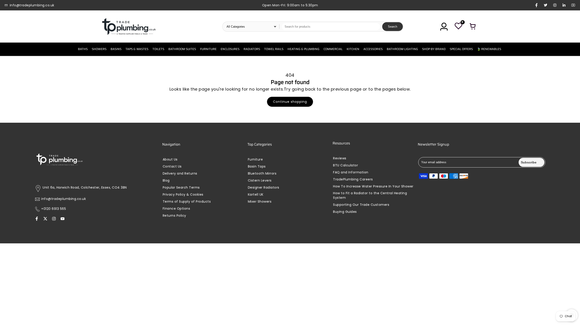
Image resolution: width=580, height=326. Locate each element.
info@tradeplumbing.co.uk (63, 199)
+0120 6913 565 (53, 209)
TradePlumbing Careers (353, 179)
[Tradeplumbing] (128, 26)
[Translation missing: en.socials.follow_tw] (45, 219)
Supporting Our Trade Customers (361, 205)
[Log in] (444, 26)
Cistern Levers (260, 180)
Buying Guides (345, 212)
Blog (166, 180)
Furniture (255, 159)
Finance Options (176, 208)
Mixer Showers (260, 201)
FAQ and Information (350, 172)
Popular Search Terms (181, 187)
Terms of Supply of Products (187, 201)
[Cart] (473, 26)
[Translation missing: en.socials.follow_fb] (37, 219)
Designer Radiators (263, 187)
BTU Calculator (345, 165)
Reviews (339, 158)
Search (392, 26)
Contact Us (172, 166)
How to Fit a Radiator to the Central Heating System (370, 195)
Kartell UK (255, 194)
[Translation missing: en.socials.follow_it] (54, 219)
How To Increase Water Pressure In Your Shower (373, 186)
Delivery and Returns (180, 173)
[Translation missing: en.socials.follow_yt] (62, 219)
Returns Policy (174, 215)
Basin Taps (257, 166)
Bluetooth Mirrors (262, 173)
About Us (170, 159)
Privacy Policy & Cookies (183, 194)
